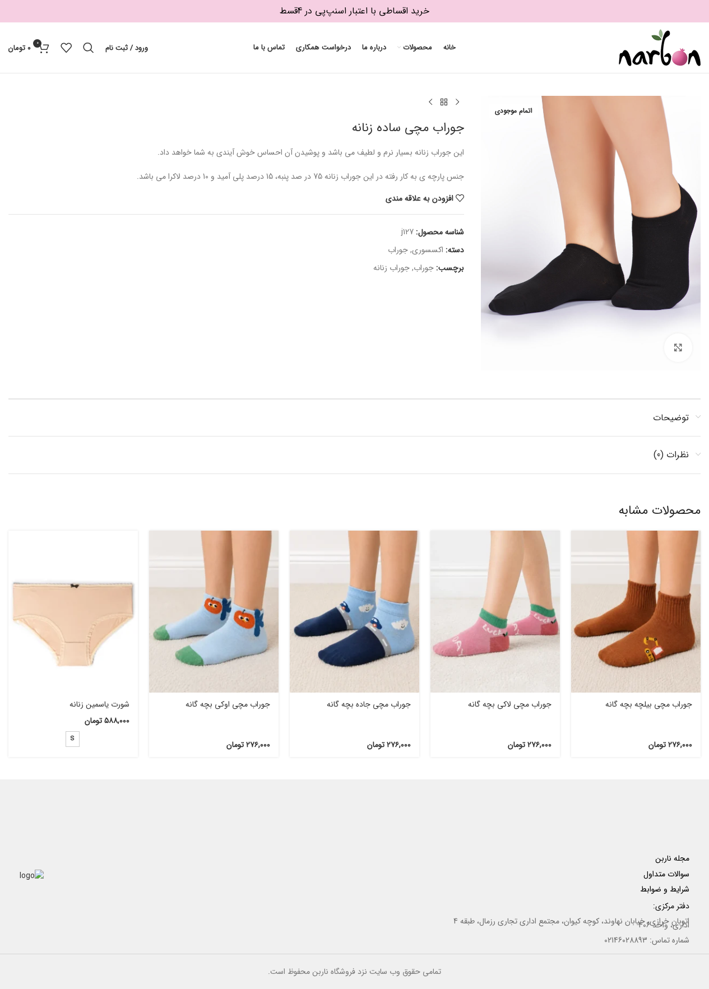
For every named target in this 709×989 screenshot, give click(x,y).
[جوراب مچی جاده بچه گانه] (354, 612)
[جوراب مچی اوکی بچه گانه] (214, 612)
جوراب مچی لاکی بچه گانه (510, 704)
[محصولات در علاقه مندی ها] (66, 47)
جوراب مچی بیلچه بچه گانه (648, 704)
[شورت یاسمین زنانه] (73, 612)
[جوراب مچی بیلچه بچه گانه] (636, 612)
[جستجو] (88, 47)
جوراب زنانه (391, 268)
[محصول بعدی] (430, 102)
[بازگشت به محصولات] (444, 102)
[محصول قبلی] (457, 102)
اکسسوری (427, 250)
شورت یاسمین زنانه (99, 704)
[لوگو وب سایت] (660, 47)
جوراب (398, 250)
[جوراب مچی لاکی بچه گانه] (495, 612)
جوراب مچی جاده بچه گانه (369, 704)
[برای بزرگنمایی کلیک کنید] (678, 347)
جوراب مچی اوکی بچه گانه (228, 704)
